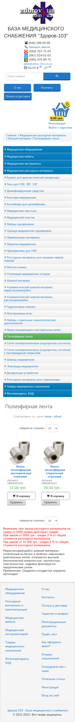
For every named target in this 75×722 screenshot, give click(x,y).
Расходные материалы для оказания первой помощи (33, 259)
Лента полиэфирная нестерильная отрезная (21, 471)
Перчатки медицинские (21, 244)
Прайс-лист (49, 634)
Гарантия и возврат (55, 613)
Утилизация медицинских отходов (28, 273)
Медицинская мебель (20, 156)
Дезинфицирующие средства (25, 190)
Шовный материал (18, 280)
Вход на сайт (50, 695)
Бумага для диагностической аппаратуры (32, 177)
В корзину (23, 496)
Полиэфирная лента (19, 336)
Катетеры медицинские (21, 197)
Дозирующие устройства (22, 373)
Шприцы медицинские (20, 359)
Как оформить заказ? (51, 644)
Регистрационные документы (54, 624)
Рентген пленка (16, 267)
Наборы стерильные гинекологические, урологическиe (30, 322)
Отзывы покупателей (50, 656)
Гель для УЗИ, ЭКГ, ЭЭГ (22, 184)
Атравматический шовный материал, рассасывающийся (28, 298)
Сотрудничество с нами (54, 668)
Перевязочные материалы (23, 237)
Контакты (47, 87)
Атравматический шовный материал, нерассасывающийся (28, 289)
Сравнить (16, 502)
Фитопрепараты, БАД (20, 393)
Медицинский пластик (20, 217)
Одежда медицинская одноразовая (28, 230)
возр (48, 416)
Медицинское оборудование (24, 149)
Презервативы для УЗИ (21, 250)
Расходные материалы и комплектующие (16, 605)
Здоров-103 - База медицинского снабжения (37, 710)
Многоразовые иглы (19, 313)
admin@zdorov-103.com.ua (38, 64)
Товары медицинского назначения (28, 386)
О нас (17, 87)
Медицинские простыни (21, 210)
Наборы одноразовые (20, 224)
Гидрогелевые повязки (20, 306)
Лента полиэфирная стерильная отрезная (55, 471)
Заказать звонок (39, 47)
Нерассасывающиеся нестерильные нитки (33, 329)
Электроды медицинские (22, 366)
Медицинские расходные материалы (29, 170)
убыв (57, 416)
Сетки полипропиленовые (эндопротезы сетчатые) (38, 343)
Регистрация (57, 123)
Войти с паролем (60, 127)
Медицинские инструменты (23, 163)
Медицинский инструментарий (16, 632)
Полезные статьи (53, 679)
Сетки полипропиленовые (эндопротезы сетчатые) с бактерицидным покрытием (37, 351)
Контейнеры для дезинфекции (25, 204)
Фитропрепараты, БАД (17, 661)
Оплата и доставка (18, 96)
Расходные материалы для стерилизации (33, 379)
